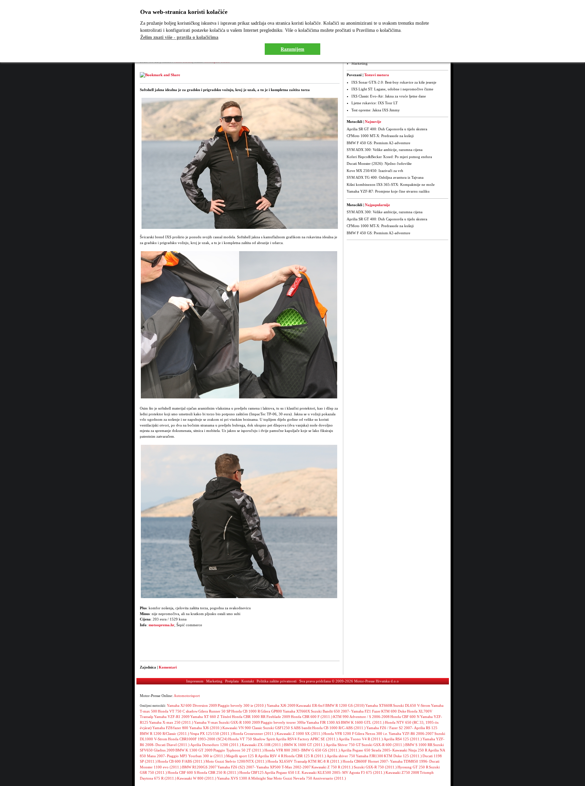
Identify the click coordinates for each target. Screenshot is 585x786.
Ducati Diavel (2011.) (172, 745)
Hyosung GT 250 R (412, 767)
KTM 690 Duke (393, 711)
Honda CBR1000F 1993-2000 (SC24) (198, 739)
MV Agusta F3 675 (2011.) (363, 772)
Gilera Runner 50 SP (214, 711)
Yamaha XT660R (378, 705)
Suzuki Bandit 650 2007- (330, 711)
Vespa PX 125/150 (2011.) (211, 734)
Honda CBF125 (251, 772)
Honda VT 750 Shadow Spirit (251, 739)
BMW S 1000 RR (418, 745)
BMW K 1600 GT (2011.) (304, 745)
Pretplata (232, 681)
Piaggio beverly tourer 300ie (283, 722)
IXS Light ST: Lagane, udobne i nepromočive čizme (392, 89)
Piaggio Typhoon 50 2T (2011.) (238, 750)
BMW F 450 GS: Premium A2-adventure (378, 143)
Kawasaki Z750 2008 (402, 772)
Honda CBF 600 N (404, 717)
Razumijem (292, 49)
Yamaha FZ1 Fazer (366, 711)
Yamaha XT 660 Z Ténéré (210, 717)
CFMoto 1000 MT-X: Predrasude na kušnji (380, 136)
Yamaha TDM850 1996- (409, 761)
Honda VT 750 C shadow (178, 711)
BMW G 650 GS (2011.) (320, 750)
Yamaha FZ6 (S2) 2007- (236, 767)
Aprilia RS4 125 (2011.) (403, 739)
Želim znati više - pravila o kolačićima (179, 37)
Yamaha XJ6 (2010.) (205, 728)
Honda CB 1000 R (245, 711)
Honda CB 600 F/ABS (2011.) (181, 761)
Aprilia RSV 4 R (270, 756)
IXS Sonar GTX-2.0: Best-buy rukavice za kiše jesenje (393, 82)
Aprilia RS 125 (425, 728)
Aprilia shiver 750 (341, 756)
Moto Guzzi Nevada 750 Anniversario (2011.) (310, 778)
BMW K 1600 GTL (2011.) (362, 722)
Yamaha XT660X (296, 711)
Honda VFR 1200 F (338, 734)
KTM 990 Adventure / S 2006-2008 (361, 717)
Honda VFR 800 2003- (282, 750)
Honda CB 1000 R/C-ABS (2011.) (339, 728)
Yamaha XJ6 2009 (281, 705)
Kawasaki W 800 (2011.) (196, 778)
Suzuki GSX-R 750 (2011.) (375, 767)
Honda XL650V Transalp (287, 761)
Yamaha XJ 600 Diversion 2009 (192, 705)
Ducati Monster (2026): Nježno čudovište (379, 163)
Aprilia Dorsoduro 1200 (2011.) (215, 745)
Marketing (359, 63)
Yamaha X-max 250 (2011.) (171, 722)
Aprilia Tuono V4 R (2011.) (361, 739)
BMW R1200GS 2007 (199, 767)
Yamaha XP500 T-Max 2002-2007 (283, 767)
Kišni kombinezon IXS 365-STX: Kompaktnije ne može (391, 184)
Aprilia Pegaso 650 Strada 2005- (366, 750)
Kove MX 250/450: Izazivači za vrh (375, 171)
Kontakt (247, 681)
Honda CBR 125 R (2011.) (305, 756)
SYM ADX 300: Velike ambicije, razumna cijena (384, 150)
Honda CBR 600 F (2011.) (311, 717)
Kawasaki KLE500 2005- (322, 772)
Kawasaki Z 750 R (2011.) (332, 767)
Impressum (194, 681)
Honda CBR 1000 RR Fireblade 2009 (261, 717)
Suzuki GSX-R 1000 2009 (239, 722)
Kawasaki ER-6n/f (310, 705)
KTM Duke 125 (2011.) (403, 756)
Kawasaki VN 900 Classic (242, 728)
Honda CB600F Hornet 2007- (366, 761)
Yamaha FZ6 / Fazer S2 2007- (389, 728)
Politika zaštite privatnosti (277, 681)
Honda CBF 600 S (182, 772)
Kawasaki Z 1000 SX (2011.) (300, 734)
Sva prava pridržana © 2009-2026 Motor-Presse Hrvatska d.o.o (349, 681)
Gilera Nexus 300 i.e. (371, 734)
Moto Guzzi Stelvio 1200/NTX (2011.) (236, 761)
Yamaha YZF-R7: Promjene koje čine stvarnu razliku (388, 191)
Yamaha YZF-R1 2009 (172, 717)
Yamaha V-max (206, 722)
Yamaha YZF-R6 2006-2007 (411, 734)
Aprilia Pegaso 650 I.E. (282, 772)
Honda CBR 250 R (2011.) (218, 772)
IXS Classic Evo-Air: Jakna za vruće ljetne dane (388, 96)
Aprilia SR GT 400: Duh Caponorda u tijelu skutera (387, 129)
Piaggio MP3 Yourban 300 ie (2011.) (196, 756)
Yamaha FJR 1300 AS (323, 722)
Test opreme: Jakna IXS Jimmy (375, 110)
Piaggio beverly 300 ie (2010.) (242, 705)
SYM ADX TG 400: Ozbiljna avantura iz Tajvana (385, 177)
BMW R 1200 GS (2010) (345, 705)
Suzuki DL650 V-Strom (411, 705)
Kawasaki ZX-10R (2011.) (262, 745)
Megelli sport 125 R (241, 756)
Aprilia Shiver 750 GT (343, 745)
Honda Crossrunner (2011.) (254, 734)
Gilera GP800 (271, 711)
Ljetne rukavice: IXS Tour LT (374, 103)
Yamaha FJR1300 (369, 756)
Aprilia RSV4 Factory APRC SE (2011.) (307, 739)
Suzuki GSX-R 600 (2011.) (383, 745)
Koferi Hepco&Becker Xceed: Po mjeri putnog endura (389, 157)
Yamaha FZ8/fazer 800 (170, 728)
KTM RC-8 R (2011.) (325, 761)
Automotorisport (187, 696)
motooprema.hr (161, 625)
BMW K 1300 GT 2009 (194, 750)
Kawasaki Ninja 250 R (409, 750)
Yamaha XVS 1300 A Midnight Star (245, 778)
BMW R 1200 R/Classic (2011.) (164, 734)
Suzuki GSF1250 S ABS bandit (287, 728)
